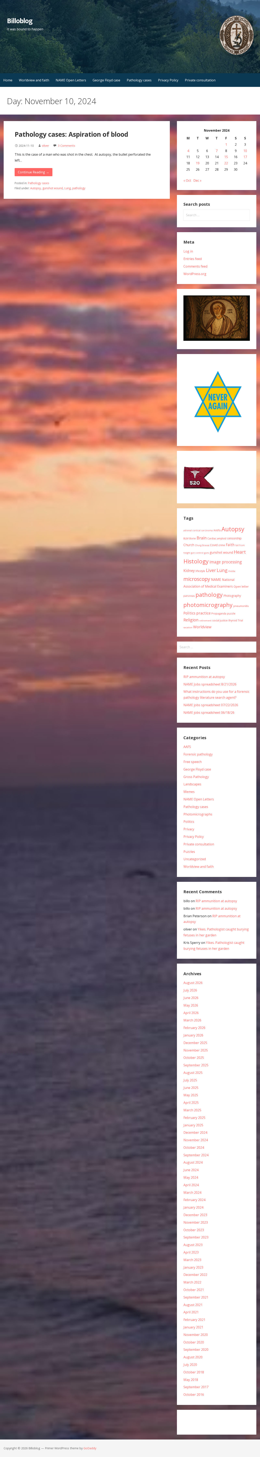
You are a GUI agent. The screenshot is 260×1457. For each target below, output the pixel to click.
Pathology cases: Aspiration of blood (71, 134)
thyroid (233, 620)
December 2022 (195, 1274)
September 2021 (195, 1297)
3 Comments (66, 146)
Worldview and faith (34, 80)
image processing (225, 562)
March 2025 (192, 1110)
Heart (240, 552)
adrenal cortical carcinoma (198, 530)
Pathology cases (139, 80)
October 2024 (193, 1147)
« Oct (187, 180)
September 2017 (195, 1387)
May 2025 (190, 1095)
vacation (187, 627)
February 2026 (194, 1027)
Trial (240, 620)
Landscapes (192, 784)
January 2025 (193, 1125)
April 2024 (191, 1185)
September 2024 (195, 1155)
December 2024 (195, 1132)
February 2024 (194, 1200)
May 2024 (190, 1177)
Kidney (189, 570)
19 (197, 163)
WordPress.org (194, 274)
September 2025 (195, 1065)
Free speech (192, 762)
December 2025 (195, 1043)
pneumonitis (241, 606)
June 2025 (190, 1087)
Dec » (197, 180)
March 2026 (192, 1020)
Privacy (188, 829)
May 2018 (190, 1379)
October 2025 (193, 1057)
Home (7, 80)
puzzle (231, 613)
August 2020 (193, 1357)
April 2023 (191, 1252)
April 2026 (191, 1013)
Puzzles (189, 851)
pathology (78, 188)
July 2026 (190, 990)
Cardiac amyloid (216, 538)
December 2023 (195, 1215)
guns (206, 552)
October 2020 (193, 1342)
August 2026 (193, 982)
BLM (185, 538)
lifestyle (200, 571)
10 (245, 151)
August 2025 (193, 1072)
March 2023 (192, 1260)
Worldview (202, 626)
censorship (234, 538)
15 (226, 157)
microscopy (196, 578)
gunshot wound (52, 188)
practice (203, 613)
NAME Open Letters (71, 80)
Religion (190, 620)
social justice (220, 620)
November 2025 (195, 1050)
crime (221, 545)
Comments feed (195, 266)
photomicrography (208, 605)
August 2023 (193, 1245)
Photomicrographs (197, 814)
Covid (214, 545)
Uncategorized (194, 859)
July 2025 (190, 1080)
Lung (67, 188)
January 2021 (193, 1327)
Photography (232, 596)
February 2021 (194, 1319)
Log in (188, 251)
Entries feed (192, 259)
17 (245, 157)
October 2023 (193, 1230)
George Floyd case (106, 80)
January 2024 (193, 1207)
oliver (45, 146)
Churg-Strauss (202, 545)
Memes (189, 791)
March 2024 (192, 1192)
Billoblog (19, 20)
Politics (189, 613)
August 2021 (193, 1305)
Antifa (217, 530)
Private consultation (200, 80)
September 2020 (195, 1349)
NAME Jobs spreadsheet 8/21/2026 (209, 684)
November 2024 (195, 1140)
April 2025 (191, 1102)
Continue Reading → (33, 172)
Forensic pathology (198, 754)
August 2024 (193, 1162)
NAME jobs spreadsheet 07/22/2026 (210, 705)
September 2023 (195, 1237)
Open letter (241, 586)
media (231, 571)
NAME (216, 579)
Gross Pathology (196, 777)
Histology (196, 561)
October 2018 (193, 1372)
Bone (192, 538)
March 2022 (192, 1282)
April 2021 (191, 1312)
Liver (211, 570)
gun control (197, 552)
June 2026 (190, 998)
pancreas (189, 596)
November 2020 (195, 1334)
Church (188, 545)
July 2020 (190, 1364)
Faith (230, 544)
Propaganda (218, 613)
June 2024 (190, 1170)
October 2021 (193, 1290)
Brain (202, 538)
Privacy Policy (168, 80)
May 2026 (190, 1005)
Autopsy (35, 188)
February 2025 (194, 1117)
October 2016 (193, 1394)
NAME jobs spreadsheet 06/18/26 (208, 712)
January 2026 (193, 1035)
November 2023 (195, 1222)
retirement (205, 620)
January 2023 (193, 1267)
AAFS (187, 746)
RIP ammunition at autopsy (204, 676)
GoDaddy (89, 1448)
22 (226, 163)
